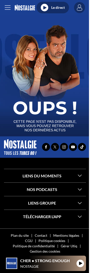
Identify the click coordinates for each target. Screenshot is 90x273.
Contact (41, 235)
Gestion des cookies (45, 251)
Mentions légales (66, 235)
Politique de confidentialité (34, 246)
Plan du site (20, 235)
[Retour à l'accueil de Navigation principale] (25, 8)
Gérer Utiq (69, 246)
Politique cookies (51, 241)
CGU (28, 241)
